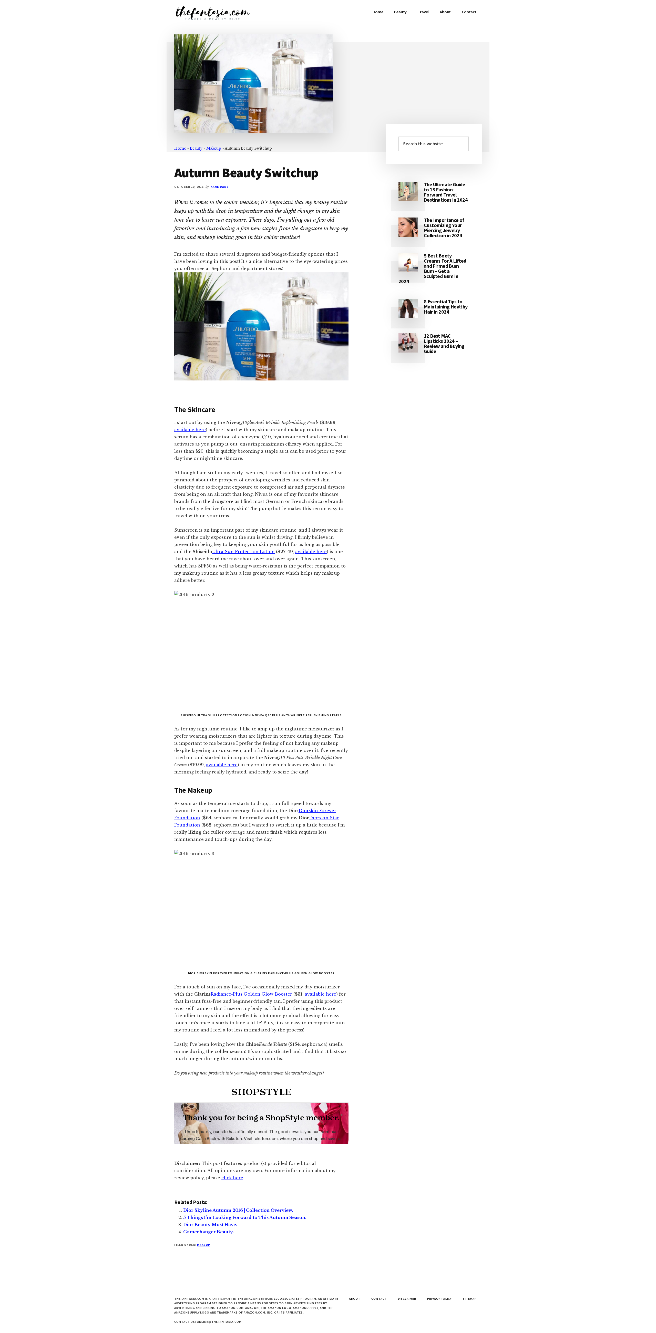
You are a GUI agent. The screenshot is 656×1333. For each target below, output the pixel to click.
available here (190, 429)
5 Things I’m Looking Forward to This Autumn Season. (244, 1217)
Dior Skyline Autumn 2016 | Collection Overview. (238, 1210)
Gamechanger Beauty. (208, 1231)
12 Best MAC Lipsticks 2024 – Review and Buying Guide (444, 343)
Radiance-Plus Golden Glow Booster (251, 994)
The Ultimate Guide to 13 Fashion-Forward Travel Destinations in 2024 (446, 192)
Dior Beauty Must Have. (210, 1224)
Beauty (196, 148)
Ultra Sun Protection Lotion (243, 551)
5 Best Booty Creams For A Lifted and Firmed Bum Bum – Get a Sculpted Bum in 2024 (432, 268)
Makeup (213, 148)
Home (180, 148)
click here (232, 1177)
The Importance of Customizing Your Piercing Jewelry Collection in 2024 (444, 228)
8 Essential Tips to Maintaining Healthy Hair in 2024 (446, 306)
